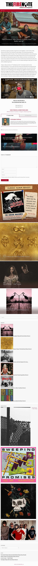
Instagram (21, 111)
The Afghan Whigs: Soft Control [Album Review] (9, 559)
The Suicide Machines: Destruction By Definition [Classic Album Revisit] (13, 554)
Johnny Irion (10, 129)
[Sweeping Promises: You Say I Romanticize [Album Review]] (18, 481)
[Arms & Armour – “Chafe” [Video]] (19, 287)
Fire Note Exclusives (24, 43)
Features (18, 43)
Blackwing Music (27, 111)
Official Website (10, 111)
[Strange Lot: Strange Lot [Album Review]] (18, 518)
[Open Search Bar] (36, 10)
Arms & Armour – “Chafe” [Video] (7, 558)
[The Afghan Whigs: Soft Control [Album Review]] (19, 313)
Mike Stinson (15, 129)
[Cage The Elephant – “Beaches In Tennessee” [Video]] (18, 539)
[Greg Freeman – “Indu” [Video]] (15, 445)
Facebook (16, 111)
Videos (35, 43)
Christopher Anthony (15, 119)
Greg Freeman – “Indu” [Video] (34, 408)
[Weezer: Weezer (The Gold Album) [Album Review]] (19, 260)
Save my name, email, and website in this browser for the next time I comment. (15, 177)
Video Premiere (31, 43)
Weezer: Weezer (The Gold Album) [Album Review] (10, 556)
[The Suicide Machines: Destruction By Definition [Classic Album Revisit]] (19, 221)
